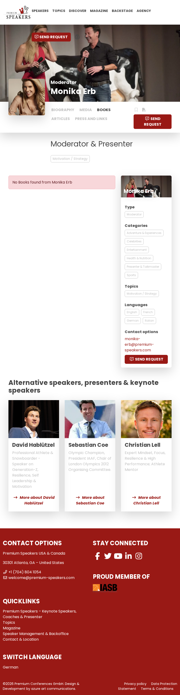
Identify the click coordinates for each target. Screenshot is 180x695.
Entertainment (137, 250)
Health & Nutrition (139, 258)
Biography (62, 110)
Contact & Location (21, 639)
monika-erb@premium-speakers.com (139, 344)
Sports (131, 275)
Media (85, 110)
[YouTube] (118, 556)
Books (104, 110)
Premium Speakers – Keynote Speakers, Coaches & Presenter (39, 614)
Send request (53, 37)
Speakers (40, 10)
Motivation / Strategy (70, 158)
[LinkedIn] (128, 556)
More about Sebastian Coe (90, 500)
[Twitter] (107, 556)
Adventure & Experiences (144, 233)
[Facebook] (97, 556)
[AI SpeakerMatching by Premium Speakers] (77, 37)
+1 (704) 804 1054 (24, 572)
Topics (58, 10)
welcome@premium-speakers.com (41, 577)
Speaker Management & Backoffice (36, 633)
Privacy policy (135, 683)
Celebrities (134, 241)
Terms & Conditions (157, 688)
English (132, 312)
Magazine (99, 10)
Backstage (122, 10)
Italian (149, 321)
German (133, 321)
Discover (77, 10)
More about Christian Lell (147, 500)
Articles (60, 118)
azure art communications (53, 688)
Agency (144, 10)
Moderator (134, 214)
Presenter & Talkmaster (143, 267)
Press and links (91, 118)
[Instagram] (138, 556)
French (148, 312)
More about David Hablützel (37, 500)
